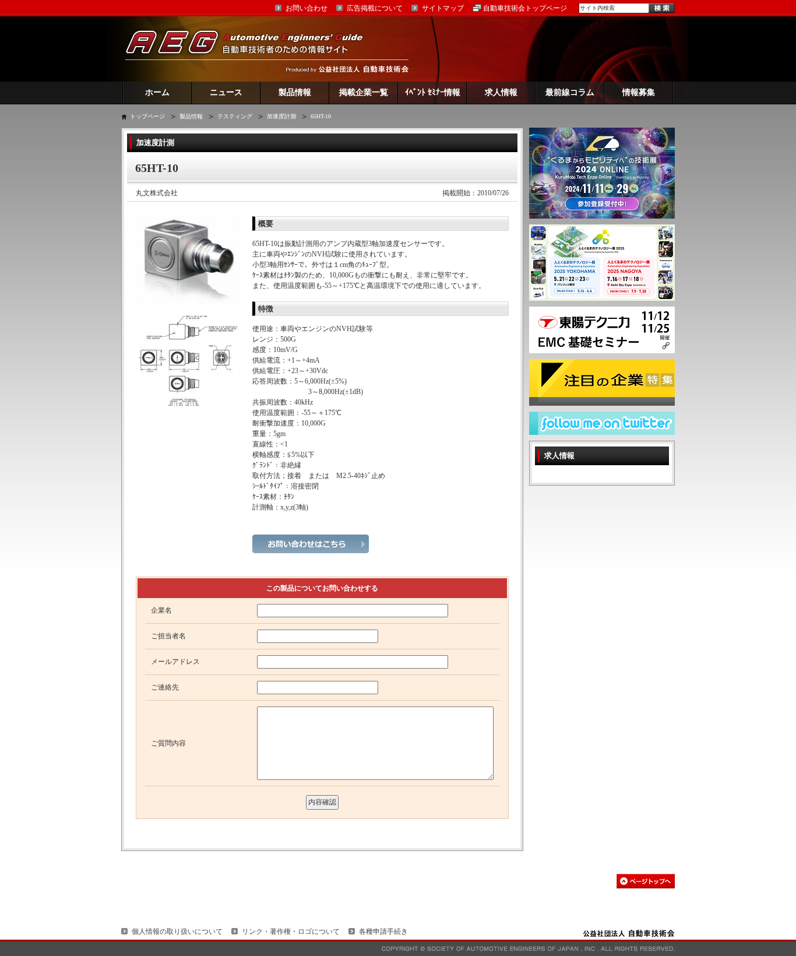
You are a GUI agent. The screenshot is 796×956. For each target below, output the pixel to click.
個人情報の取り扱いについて (177, 931)
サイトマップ (443, 8)
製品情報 (295, 92)
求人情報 (501, 92)
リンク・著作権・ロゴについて (291, 931)
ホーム (157, 92)
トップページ (147, 116)
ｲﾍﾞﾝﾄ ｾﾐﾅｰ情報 (432, 92)
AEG (251, 48)
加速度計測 (281, 116)
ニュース (226, 92)
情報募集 (638, 92)
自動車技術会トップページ (525, 8)
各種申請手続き (383, 931)
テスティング (234, 116)
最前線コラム (569, 92)
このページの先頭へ (646, 881)
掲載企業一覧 (363, 92)
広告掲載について (375, 8)
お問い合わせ (306, 8)
